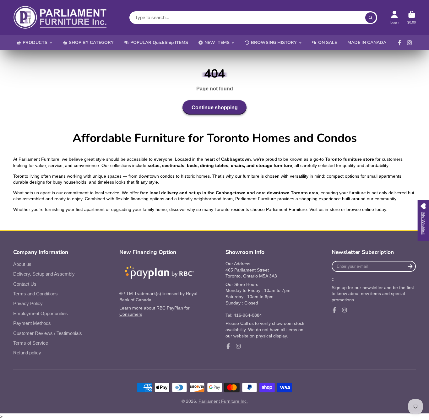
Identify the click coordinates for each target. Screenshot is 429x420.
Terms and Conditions (35, 293)
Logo (60, 17)
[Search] (370, 17)
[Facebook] (400, 43)
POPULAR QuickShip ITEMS (159, 43)
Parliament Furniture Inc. (223, 401)
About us (22, 264)
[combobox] (253, 17)
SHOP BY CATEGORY (91, 43)
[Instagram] (409, 43)
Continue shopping (215, 107)
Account (394, 17)
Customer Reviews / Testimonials (47, 333)
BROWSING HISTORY (274, 43)
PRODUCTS (35, 43)
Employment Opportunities (40, 313)
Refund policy (27, 352)
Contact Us (24, 284)
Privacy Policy (28, 303)
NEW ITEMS (217, 43)
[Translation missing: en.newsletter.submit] (410, 266)
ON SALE (327, 43)
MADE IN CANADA (366, 43)
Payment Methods (32, 323)
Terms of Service (30, 343)
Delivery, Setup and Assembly (44, 274)
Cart (411, 17)
